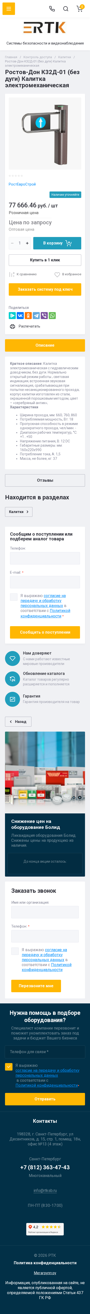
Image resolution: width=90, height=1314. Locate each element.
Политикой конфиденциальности (47, 967)
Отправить (45, 1099)
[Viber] (44, 315)
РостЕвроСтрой (22, 184)
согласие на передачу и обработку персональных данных (44, 954)
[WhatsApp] (52, 315)
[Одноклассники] (28, 315)
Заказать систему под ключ (45, 289)
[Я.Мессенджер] (12, 315)
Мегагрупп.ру (45, 1273)
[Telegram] (36, 315)
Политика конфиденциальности (45, 1263)
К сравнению (27, 274)
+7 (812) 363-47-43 (45, 1167)
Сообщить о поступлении (45, 632)
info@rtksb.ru (45, 1190)
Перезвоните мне (36, 986)
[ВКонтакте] (20, 315)
